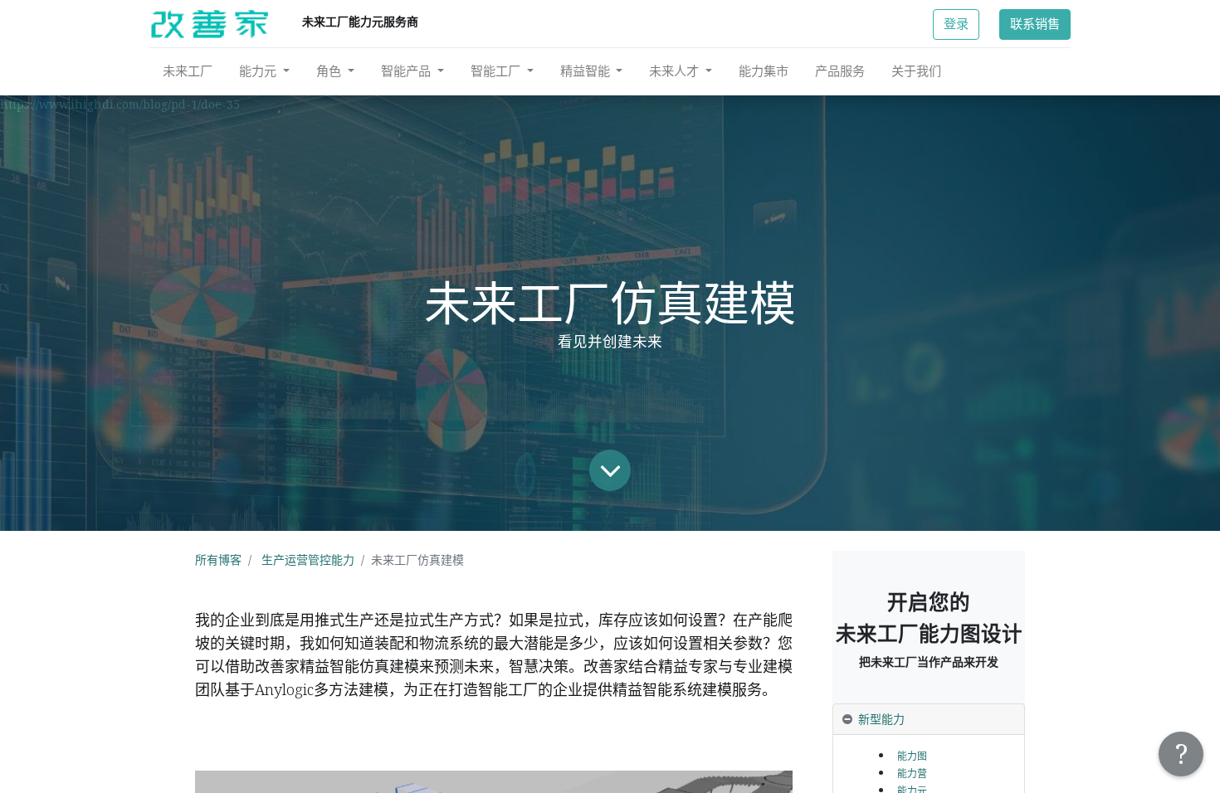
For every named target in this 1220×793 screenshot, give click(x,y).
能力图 (912, 756)
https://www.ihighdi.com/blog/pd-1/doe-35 (120, 104)
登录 (956, 24)
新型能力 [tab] (881, 719)
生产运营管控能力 (307, 559)
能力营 (912, 773)
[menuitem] (187, 71)
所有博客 (218, 559)
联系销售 (1035, 24)
